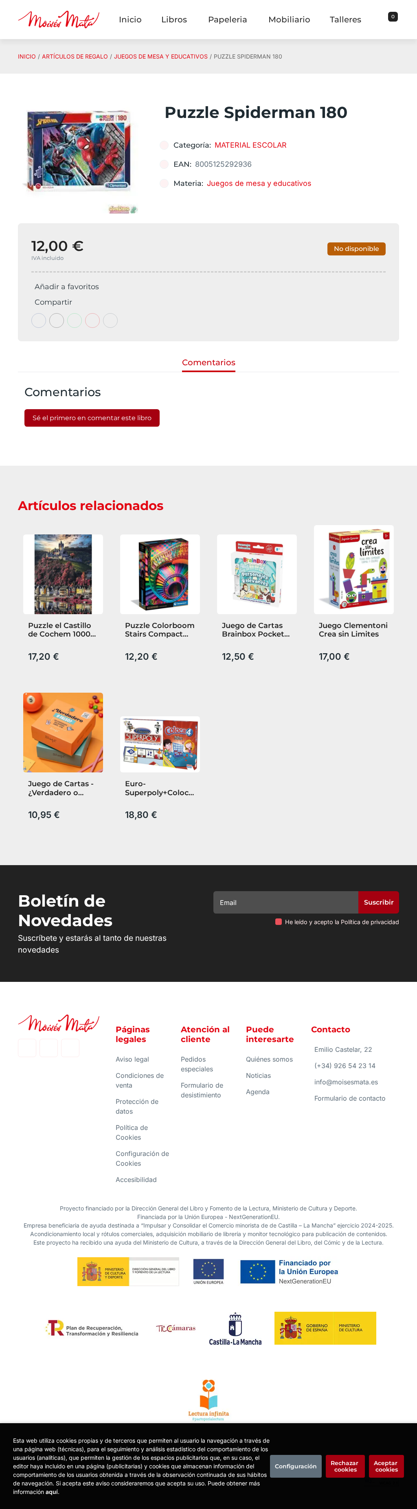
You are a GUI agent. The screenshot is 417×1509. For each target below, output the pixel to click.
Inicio (27, 56)
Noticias (258, 1075)
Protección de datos (137, 1106)
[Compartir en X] (56, 320)
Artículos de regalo (75, 56)
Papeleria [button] (227, 19)
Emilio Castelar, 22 (343, 1049)
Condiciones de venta (140, 1080)
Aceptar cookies (386, 1466)
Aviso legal (132, 1059)
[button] (390, 19)
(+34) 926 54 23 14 (344, 1066)
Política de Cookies (132, 1132)
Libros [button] (174, 19)
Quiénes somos (269, 1059)
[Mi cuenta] (397, 19)
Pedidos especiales (197, 1064)
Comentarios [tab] (208, 362)
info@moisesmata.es (346, 1082)
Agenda (258, 1092)
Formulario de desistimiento (202, 1090)
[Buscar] (383, 19)
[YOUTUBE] (70, 1048)
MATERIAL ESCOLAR (251, 145)
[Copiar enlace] (110, 320)
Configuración (296, 1466)
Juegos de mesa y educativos (161, 56)
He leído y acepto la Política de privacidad (342, 921)
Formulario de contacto (350, 1098)
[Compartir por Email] (92, 320)
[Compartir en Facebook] (38, 320)
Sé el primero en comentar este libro (92, 418)
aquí (52, 1491)
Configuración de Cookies (142, 1158)
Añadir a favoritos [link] (67, 286)
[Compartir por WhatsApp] (74, 320)
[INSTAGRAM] (49, 1048)
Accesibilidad (136, 1179)
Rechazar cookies (345, 1466)
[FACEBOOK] (27, 1048)
